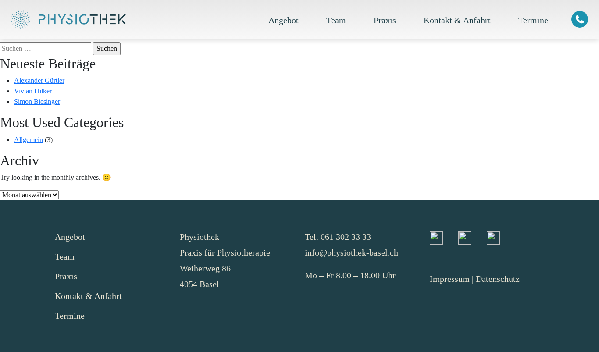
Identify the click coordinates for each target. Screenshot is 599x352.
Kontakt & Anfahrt (457, 20)
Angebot (283, 20)
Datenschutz (498, 279)
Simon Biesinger (37, 101)
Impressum (450, 279)
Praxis (385, 20)
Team (336, 20)
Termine (533, 20)
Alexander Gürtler (39, 80)
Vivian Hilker (33, 91)
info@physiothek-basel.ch (351, 252)
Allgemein (28, 139)
